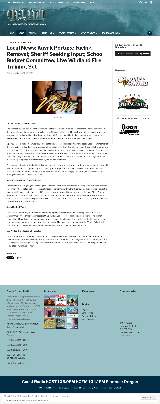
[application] (133, 53)
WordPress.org (89, 319)
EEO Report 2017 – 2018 (17, 350)
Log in (84, 310)
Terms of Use (106, 388)
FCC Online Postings (15, 363)
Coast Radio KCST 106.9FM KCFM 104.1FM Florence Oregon (80, 381)
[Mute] (141, 54)
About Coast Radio (111, 33)
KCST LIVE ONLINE (16, 2)
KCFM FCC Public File (15, 358)
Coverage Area (56, 2)
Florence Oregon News (18, 42)
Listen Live (47, 33)
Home (11, 33)
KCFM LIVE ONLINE (37, 2)
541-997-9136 (126, 329)
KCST (41, 388)
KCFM (48, 388)
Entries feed (87, 313)
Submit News (79, 2)
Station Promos (66, 33)
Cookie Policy (48, 400)
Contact (92, 2)
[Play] (118, 54)
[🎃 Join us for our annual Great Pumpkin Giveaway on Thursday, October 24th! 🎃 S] (49, 300)
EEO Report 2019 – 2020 (17, 340)
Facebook (88, 291)
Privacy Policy (93, 388)
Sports (32, 33)
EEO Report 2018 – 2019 (17, 345)
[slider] (146, 53)
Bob (18, 73)
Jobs (68, 2)
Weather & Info (88, 33)
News (21, 33)
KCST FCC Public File (15, 355)
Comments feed (89, 316)
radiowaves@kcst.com (130, 332)
